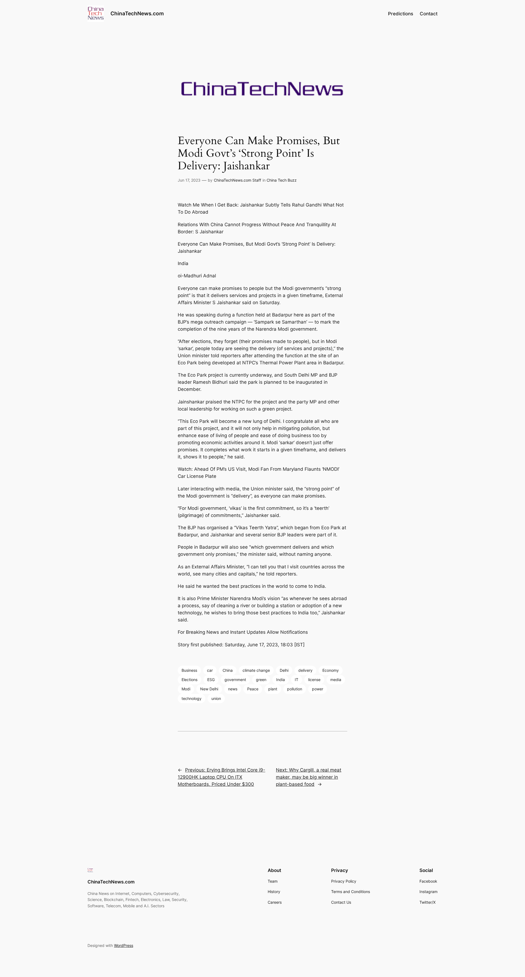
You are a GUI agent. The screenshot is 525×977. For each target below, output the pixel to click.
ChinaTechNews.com (137, 13)
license (314, 679)
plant (272, 689)
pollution (294, 689)
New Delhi (209, 689)
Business (189, 670)
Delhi (284, 670)
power (317, 689)
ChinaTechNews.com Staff (237, 180)
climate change (256, 670)
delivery (305, 670)
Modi (186, 689)
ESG (211, 679)
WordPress (123, 945)
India (280, 679)
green (261, 679)
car (210, 670)
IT (296, 679)
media (335, 679)
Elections (189, 679)
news (232, 689)
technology (192, 698)
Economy (330, 670)
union (216, 698)
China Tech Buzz (282, 180)
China (228, 670)
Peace (252, 689)
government (235, 679)
